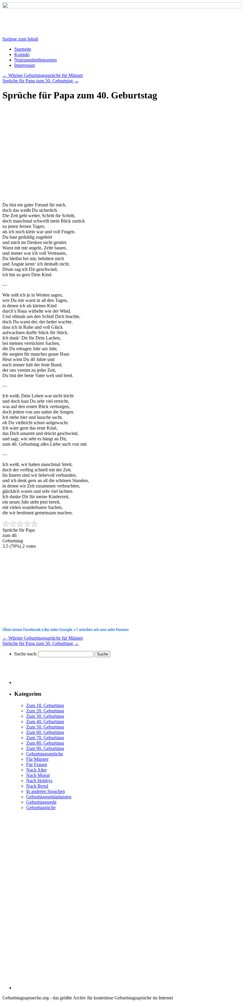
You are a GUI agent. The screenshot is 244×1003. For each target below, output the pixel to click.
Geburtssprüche (41, 807)
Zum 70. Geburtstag (45, 737)
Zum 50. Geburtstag (45, 726)
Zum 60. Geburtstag (45, 732)
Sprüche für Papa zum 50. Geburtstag (40, 80)
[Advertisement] (52, 154)
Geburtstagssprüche (44, 753)
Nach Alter (36, 769)
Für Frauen (36, 764)
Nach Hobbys (39, 780)
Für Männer (37, 759)
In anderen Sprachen (45, 791)
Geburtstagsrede (41, 802)
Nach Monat (38, 775)
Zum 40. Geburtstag (45, 721)
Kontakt (21, 54)
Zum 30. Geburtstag (45, 716)
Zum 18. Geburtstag (45, 705)
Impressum (24, 65)
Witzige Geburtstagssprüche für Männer (42, 75)
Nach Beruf (37, 785)
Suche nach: (25, 653)
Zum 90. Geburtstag (45, 748)
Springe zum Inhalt (20, 38)
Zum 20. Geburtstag (45, 710)
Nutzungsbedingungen (35, 59)
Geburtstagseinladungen (48, 796)
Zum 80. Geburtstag (45, 743)
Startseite (22, 49)
